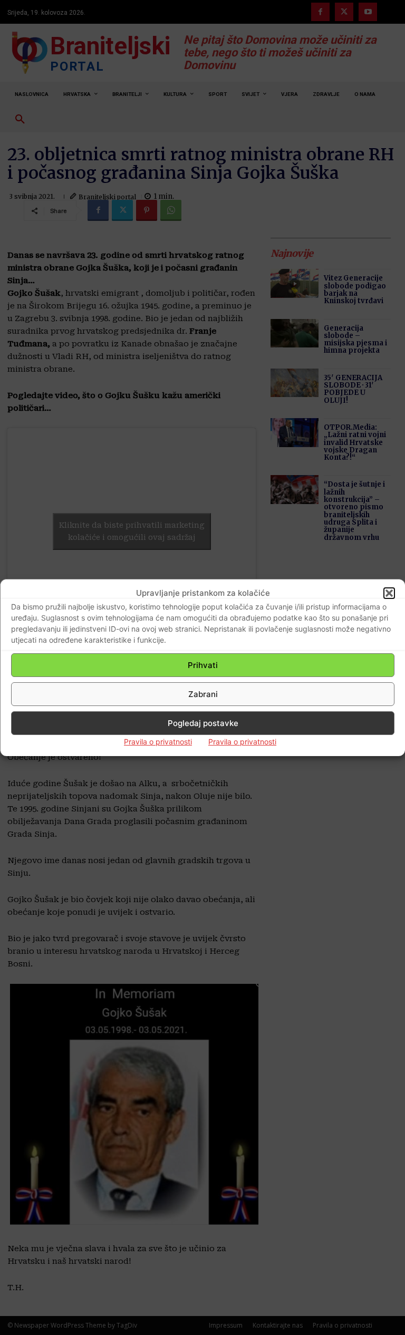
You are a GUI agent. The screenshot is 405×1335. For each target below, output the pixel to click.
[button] (389, 593)
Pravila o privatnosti (158, 741)
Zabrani (203, 694)
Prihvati (203, 665)
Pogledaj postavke (203, 723)
